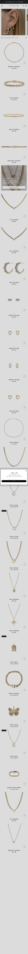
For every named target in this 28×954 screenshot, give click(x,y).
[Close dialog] (26, 470)
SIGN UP (14, 481)
